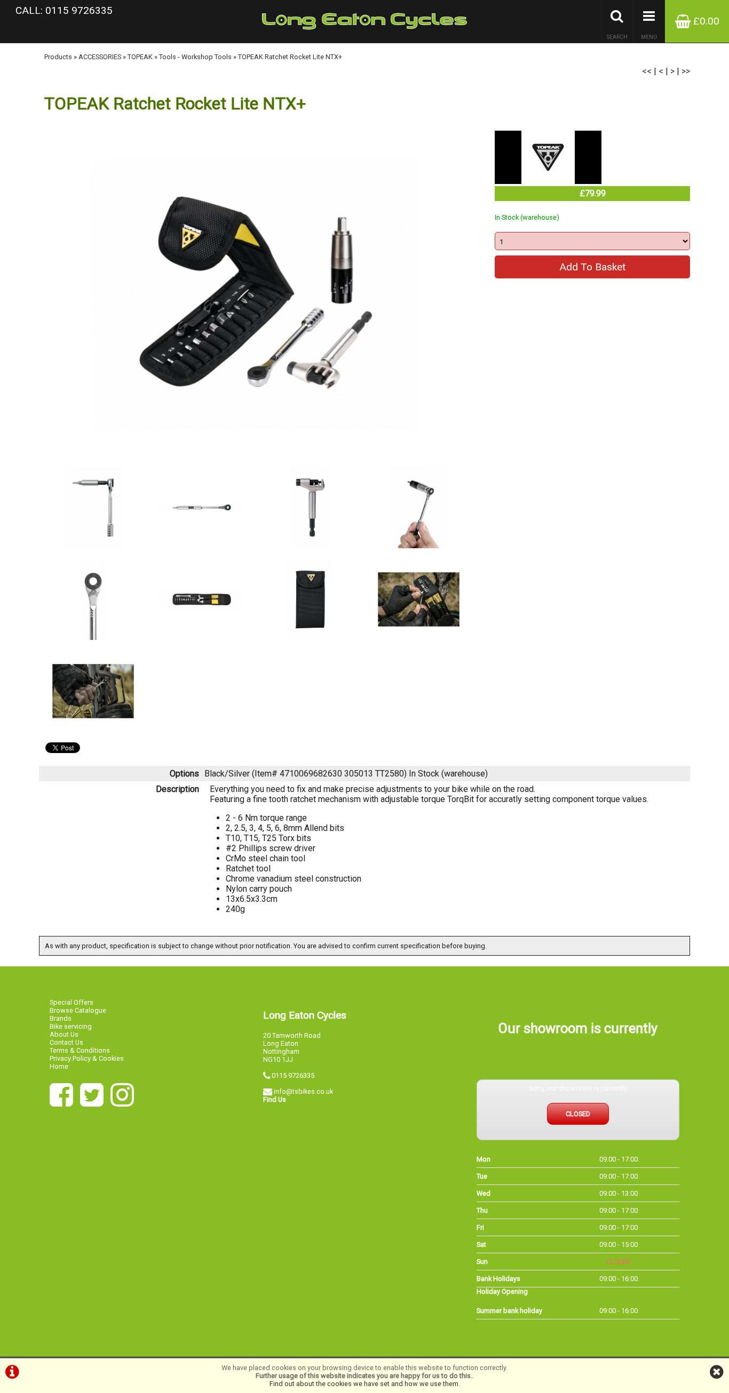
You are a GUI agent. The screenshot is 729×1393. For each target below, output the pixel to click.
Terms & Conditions (80, 1050)
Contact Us (66, 1042)
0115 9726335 (293, 1075)
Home (59, 1066)
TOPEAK (140, 57)
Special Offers (71, 1002)
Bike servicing (71, 1026)
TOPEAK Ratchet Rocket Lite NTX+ (290, 57)
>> (686, 71)
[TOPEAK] (548, 181)
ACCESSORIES (99, 57)
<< (647, 71)
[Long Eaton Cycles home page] (364, 21)
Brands (61, 1018)
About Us (64, 1034)
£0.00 (705, 21)
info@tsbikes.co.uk (303, 1091)
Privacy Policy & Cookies (87, 1058)
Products (58, 57)
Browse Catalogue (78, 1010)
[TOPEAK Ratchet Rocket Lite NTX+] (256, 293)
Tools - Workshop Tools (195, 57)
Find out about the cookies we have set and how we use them (364, 1384)
